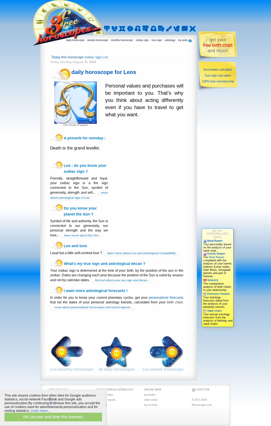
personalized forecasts (166, 297)
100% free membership (218, 81)
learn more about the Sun (81, 235)
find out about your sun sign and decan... (122, 280)
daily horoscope (75, 40)
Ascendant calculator (217, 69)
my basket (150, 394)
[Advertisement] (155, 12)
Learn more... (40, 410)
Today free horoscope (67, 57)
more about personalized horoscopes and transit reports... (94, 307)
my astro (183, 40)
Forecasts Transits (218, 293)
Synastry (212, 280)
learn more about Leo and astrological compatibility (141, 253)
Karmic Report (216, 253)
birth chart (175, 302)
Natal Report (215, 240)
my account (150, 404)
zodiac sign (142, 40)
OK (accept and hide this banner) (53, 417)
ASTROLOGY (125, 389)
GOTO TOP (202, 389)
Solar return (214, 310)
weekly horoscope (97, 40)
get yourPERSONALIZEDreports (217, 233)
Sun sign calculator (218, 75)
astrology (170, 40)
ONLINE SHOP (152, 389)
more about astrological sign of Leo (79, 195)
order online (151, 399)
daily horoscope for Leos (103, 72)
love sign (157, 40)
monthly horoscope (122, 40)
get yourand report (217, 45)
